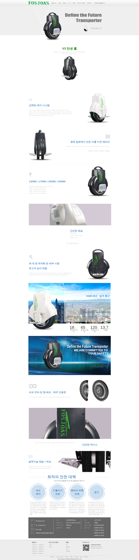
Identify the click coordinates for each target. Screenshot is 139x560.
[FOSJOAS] (38, 5)
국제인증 (68, 551)
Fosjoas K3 (41, 549)
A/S (66, 544)
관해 (59, 3)
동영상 (64, 3)
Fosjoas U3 (34, 551)
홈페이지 (54, 3)
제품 (74, 3)
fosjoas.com (63, 559)
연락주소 (89, 3)
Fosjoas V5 (41, 544)
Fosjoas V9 (34, 544)
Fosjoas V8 (41, 547)
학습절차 (68, 547)
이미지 (50, 544)
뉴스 (69, 3)
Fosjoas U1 (41, 553)
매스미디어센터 (81, 3)
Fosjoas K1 (41, 551)
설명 (67, 549)
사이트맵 (76, 556)
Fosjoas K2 (34, 553)
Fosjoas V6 (34, 549)
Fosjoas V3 (34, 547)
